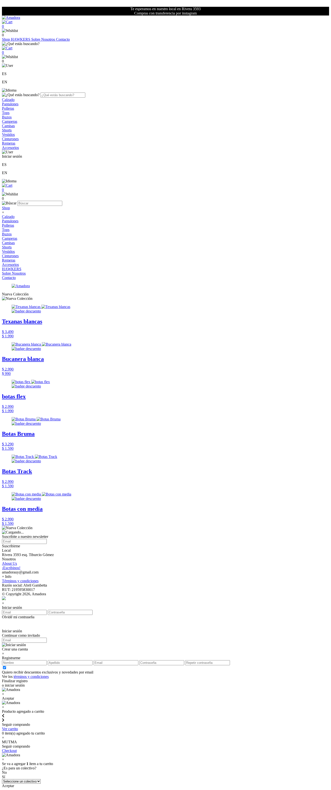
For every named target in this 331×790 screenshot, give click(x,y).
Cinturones (10, 139)
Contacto (63, 39)
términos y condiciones (31, 676)
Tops (5, 113)
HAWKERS (21, 39)
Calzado (8, 100)
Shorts (7, 130)
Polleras (8, 108)
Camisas (8, 126)
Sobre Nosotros (43, 39)
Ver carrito (10, 729)
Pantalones (10, 104)
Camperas (9, 121)
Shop (6, 39)
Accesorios (10, 148)
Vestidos (8, 134)
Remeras (8, 143)
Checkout (9, 751)
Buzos (7, 117)
